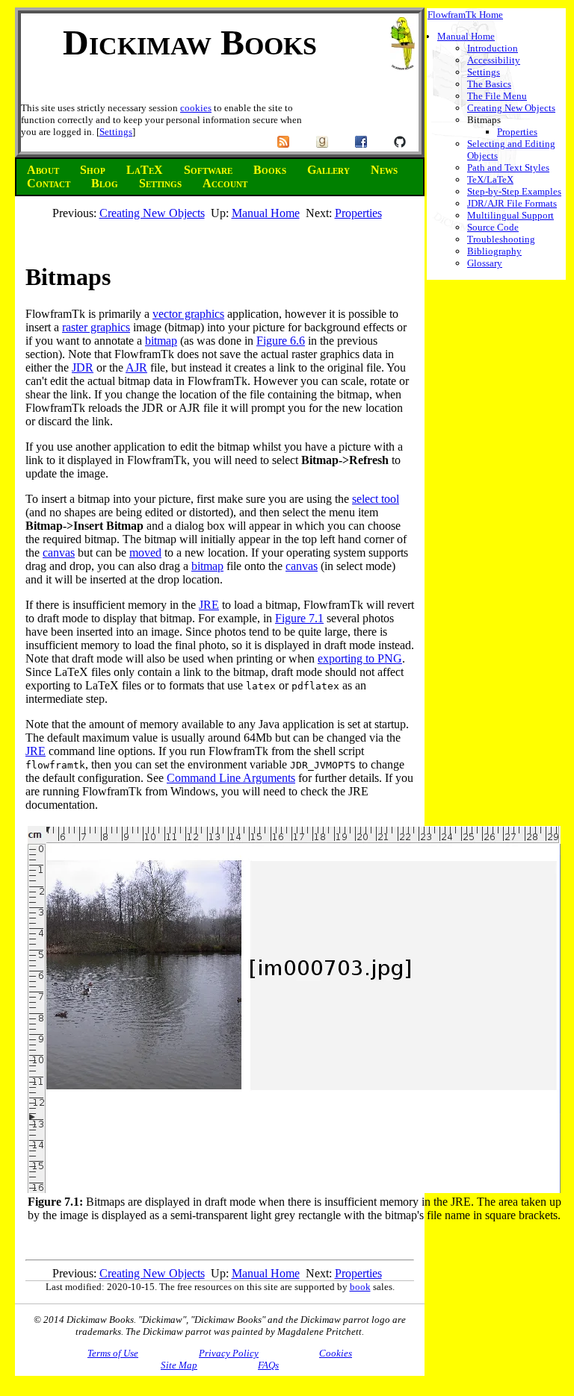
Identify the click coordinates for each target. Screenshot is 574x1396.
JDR (82, 367)
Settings (115, 131)
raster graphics (96, 327)
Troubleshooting (501, 239)
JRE (209, 604)
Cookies (335, 1353)
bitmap (161, 340)
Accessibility (493, 60)
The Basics (489, 84)
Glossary (484, 263)
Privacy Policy (229, 1353)
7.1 (316, 618)
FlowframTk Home (465, 14)
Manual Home (466, 36)
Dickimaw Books (190, 42)
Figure (273, 340)
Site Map (179, 1365)
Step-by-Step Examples (514, 191)
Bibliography (494, 251)
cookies (196, 107)
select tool (375, 498)
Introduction (492, 48)
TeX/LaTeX (490, 179)
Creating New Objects (511, 107)
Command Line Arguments (231, 777)
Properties (517, 131)
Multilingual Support (510, 215)
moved (145, 552)
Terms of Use (112, 1353)
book (360, 1286)
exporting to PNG (360, 658)
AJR (136, 367)
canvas (59, 552)
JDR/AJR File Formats (512, 203)
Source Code (493, 227)
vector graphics (188, 313)
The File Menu (497, 95)
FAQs (268, 1365)
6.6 (297, 340)
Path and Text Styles (508, 167)
